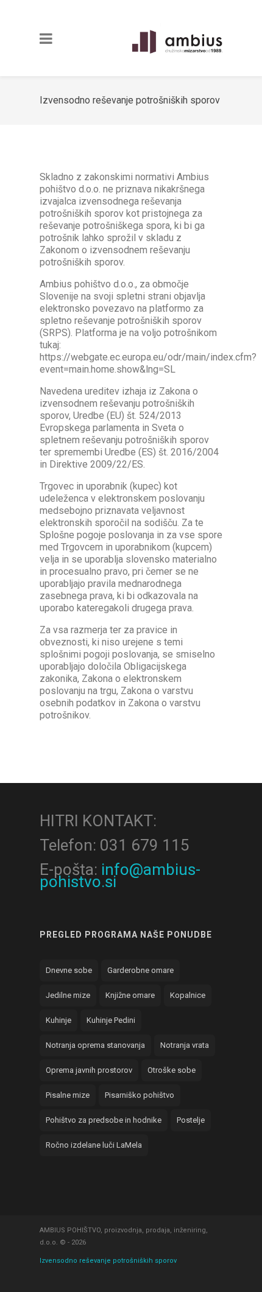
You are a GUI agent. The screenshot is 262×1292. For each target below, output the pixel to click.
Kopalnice (187, 995)
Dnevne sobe (69, 970)
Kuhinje (58, 1020)
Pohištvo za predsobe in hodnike (103, 1120)
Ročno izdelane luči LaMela (94, 1145)
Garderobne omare (140, 970)
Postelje (191, 1120)
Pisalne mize (68, 1095)
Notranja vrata (184, 1045)
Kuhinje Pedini (111, 1020)
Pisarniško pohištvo (139, 1095)
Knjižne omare (130, 995)
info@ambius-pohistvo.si (120, 875)
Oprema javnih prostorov (89, 1070)
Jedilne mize (68, 995)
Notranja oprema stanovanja (95, 1045)
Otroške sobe (171, 1070)
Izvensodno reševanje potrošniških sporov (108, 1261)
